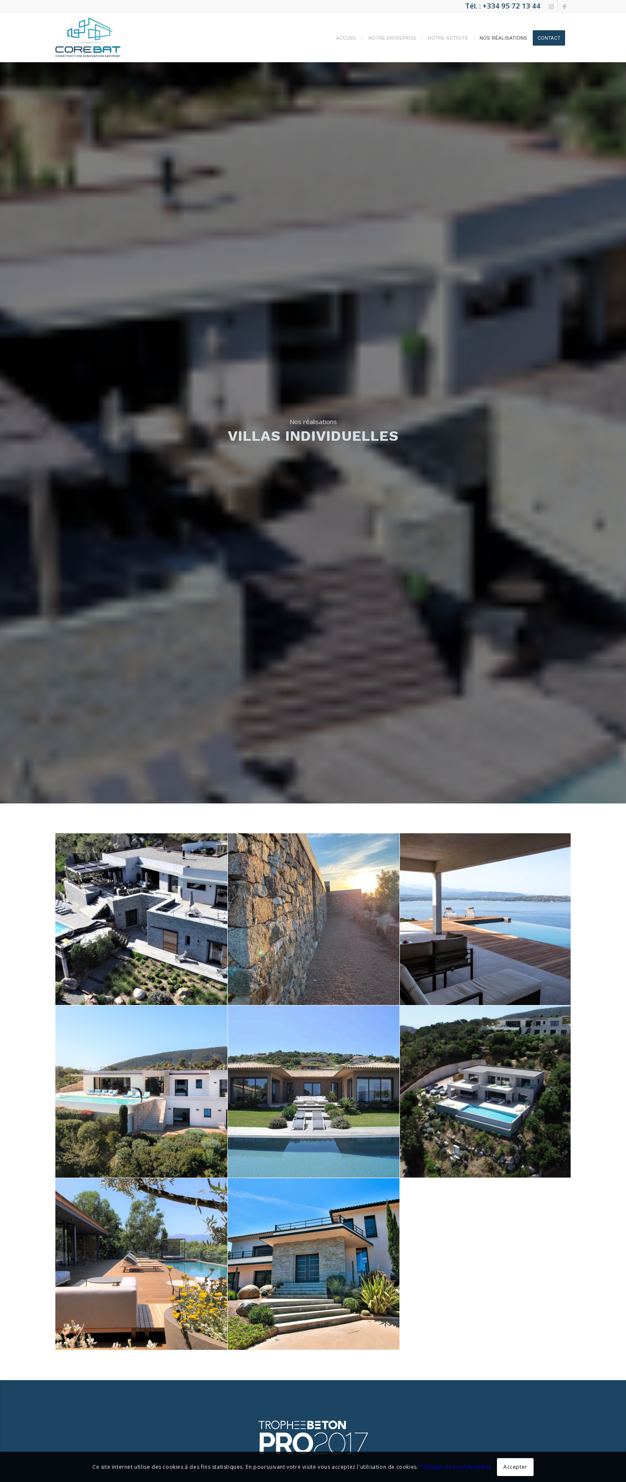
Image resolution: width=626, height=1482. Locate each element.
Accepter (515, 1466)
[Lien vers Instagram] (551, 6)
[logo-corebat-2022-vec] (88, 37)
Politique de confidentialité (456, 1466)
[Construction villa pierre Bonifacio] (314, 919)
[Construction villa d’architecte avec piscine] (141, 1091)
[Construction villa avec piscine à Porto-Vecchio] (314, 1091)
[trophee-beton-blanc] (313, 1437)
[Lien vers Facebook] (564, 6)
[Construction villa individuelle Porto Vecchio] (314, 1264)
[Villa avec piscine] (486, 919)
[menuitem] (346, 37)
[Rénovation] (141, 1264)
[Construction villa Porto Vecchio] (486, 1091)
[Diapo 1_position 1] (141, 919)
